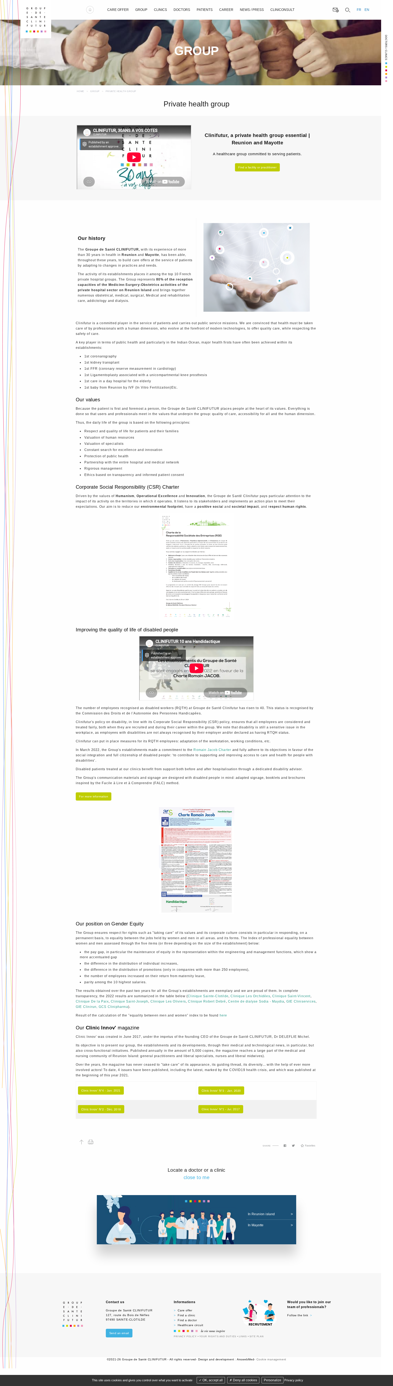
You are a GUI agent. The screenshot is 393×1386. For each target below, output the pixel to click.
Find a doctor (187, 1320)
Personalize (272, 1380)
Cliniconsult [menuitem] (282, 9)
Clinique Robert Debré (207, 1001)
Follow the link (297, 1315)
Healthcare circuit (190, 1325)
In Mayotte (256, 1225)
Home (80, 91)
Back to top (81, 1142)
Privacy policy (293, 1380)
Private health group (121, 91)
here (223, 1015)
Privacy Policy (185, 1336)
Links (243, 1336)
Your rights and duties (217, 1336)
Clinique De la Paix (92, 1001)
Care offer (185, 1310)
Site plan (257, 1336)
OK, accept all (212, 1380)
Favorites (310, 1145)
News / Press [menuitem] (252, 9)
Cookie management (271, 1359)
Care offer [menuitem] (118, 9)
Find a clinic (186, 1315)
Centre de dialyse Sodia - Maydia (256, 1001)
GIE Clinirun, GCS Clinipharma (102, 1006)
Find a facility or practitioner (257, 167)
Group (94, 91)
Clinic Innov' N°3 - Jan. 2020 (221, 1090)
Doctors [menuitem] (182, 9)
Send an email (119, 1333)
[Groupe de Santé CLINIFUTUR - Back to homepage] (35, 19)
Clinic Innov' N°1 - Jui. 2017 (221, 1109)
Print (90, 1142)
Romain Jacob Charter (212, 750)
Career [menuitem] (226, 9)
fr (359, 9)
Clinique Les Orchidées (250, 996)
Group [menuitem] (141, 9)
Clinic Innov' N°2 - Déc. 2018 (101, 1109)
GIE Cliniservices (301, 1001)
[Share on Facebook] (285, 1146)
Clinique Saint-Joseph (129, 1001)
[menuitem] (90, 10)
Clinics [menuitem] (160, 9)
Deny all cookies (244, 1380)
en (367, 9)
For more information (93, 796)
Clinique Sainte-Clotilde (208, 996)
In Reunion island (261, 1214)
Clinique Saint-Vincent (291, 996)
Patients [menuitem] (205, 9)
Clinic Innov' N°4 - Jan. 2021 (101, 1090)
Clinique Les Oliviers (168, 1001)
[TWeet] (293, 1146)
